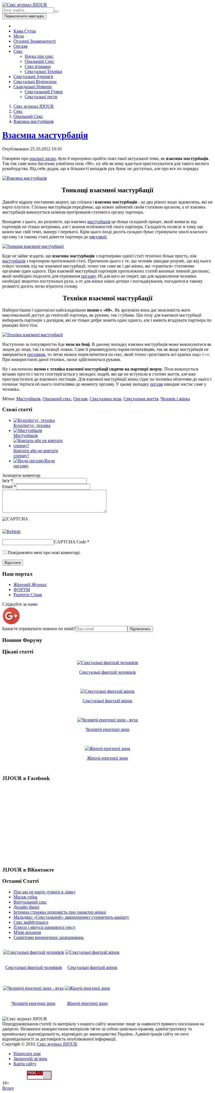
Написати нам (27, 1053)
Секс (18, 51)
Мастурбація (28, 398)
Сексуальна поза (105, 398)
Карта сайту (24, 1063)
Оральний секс (57, 398)
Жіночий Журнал (29, 584)
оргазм (156, 384)
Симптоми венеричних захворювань (48, 937)
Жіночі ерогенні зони (107, 758)
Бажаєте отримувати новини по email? (39, 628)
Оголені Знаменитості (34, 41)
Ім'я (7, 480)
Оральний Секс (39, 61)
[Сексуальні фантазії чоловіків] (107, 662)
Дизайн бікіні (26, 907)
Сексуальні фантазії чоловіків (107, 672)
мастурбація (98, 221)
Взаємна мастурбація (33, 121)
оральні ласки (42, 158)
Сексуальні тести (41, 96)
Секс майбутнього (30, 922)
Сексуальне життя (140, 398)
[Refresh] (11, 531)
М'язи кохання (27, 932)
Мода (18, 36)
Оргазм (20, 46)
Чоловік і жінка (175, 398)
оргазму (88, 276)
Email (9, 486)
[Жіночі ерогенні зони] (107, 748)
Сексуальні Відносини (35, 81)
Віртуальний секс (30, 902)
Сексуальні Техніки (43, 71)
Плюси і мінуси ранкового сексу (44, 927)
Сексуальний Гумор (44, 91)
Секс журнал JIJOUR (33, 106)
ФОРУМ (21, 589)
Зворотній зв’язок (30, 1058)
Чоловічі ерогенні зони (108, 729)
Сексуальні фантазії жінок (107, 700)
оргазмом (36, 354)
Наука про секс (39, 56)
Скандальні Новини (32, 86)
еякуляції (97, 236)
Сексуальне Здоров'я (33, 76)
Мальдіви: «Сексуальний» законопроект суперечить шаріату (71, 917)
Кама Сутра (24, 31)
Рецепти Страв (27, 594)
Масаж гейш (25, 897)
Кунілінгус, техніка (31, 425)
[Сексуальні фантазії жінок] (107, 691)
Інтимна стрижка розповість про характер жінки (59, 912)
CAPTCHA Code (70, 541)
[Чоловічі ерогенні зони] (107, 719)
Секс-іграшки (38, 66)
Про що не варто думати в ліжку (44, 892)
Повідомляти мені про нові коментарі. (44, 552)
